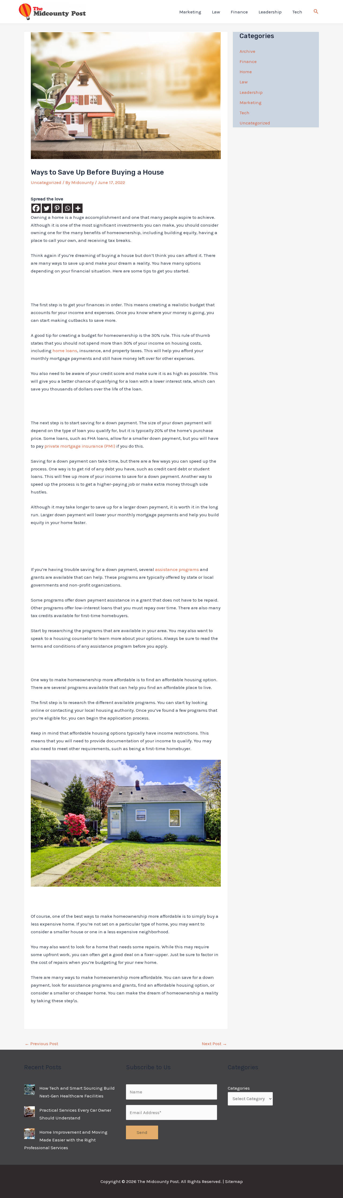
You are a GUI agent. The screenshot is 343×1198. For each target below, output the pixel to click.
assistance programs (177, 569)
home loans (65, 350)
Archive (247, 51)
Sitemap (234, 1181)
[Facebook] (36, 208)
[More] (78, 208)
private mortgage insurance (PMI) (79, 446)
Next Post (214, 1043)
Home (246, 71)
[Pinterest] (57, 208)
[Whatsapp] (67, 208)
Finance (239, 11)
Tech (297, 11)
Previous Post (41, 1043)
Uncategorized (46, 182)
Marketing (190, 11)
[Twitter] (46, 208)
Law (216, 11)
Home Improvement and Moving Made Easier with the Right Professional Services (65, 1139)
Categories (239, 1088)
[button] (316, 12)
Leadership (270, 11)
